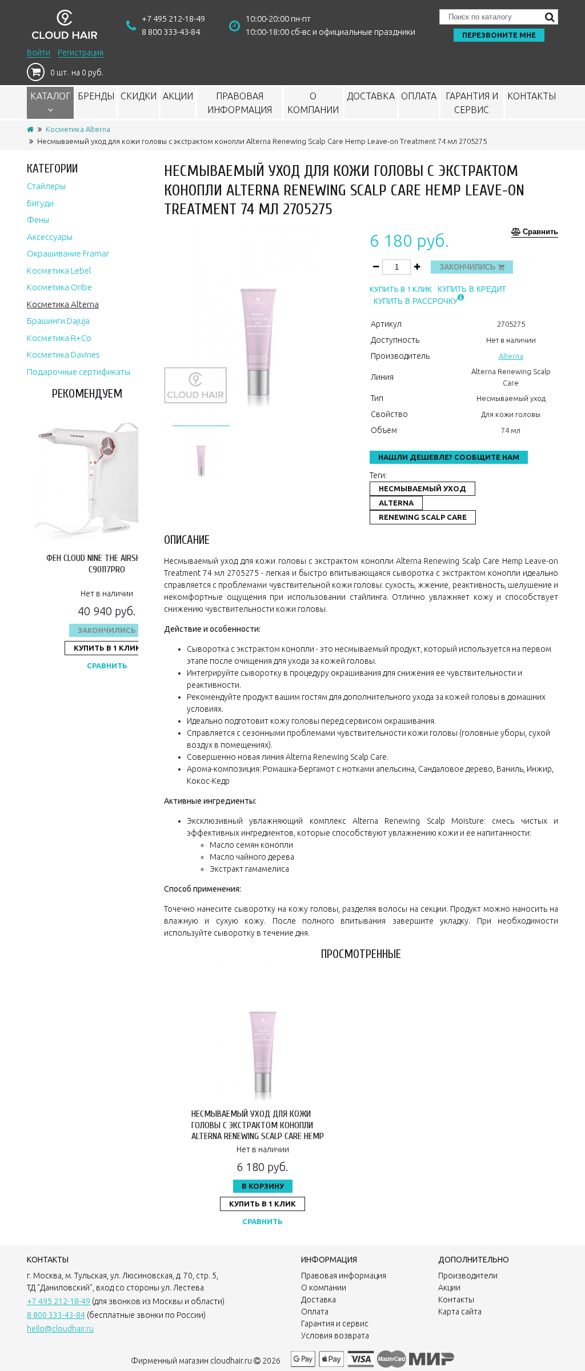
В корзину (263, 1186)
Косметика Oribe (59, 287)
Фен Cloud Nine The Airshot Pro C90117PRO (106, 563)
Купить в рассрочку (416, 301)
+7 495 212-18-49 (173, 18)
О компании (313, 103)
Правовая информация (239, 103)
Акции (178, 96)
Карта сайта (460, 1311)
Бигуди (40, 203)
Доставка (371, 96)
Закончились (107, 630)
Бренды (96, 96)
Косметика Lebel (59, 270)
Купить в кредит (472, 289)
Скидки (139, 96)
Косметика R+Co (59, 338)
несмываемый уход (422, 488)
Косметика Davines (63, 354)
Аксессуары (50, 237)
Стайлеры (46, 186)
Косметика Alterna (78, 129)
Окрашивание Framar (68, 253)
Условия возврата (335, 1335)
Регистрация (80, 52)
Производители (468, 1275)
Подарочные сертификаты (78, 371)
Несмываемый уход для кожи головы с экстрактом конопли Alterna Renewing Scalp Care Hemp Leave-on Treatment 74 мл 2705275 (259, 1130)
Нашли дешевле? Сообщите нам (448, 457)
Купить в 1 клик (107, 648)
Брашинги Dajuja (58, 321)
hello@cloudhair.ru (60, 1328)
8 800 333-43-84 (171, 32)
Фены (38, 220)
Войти (38, 52)
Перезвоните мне (499, 35)
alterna (396, 503)
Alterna (511, 356)
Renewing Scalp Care (423, 517)
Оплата (418, 96)
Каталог (50, 96)
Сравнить (107, 666)
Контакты (531, 96)
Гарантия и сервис (472, 103)
